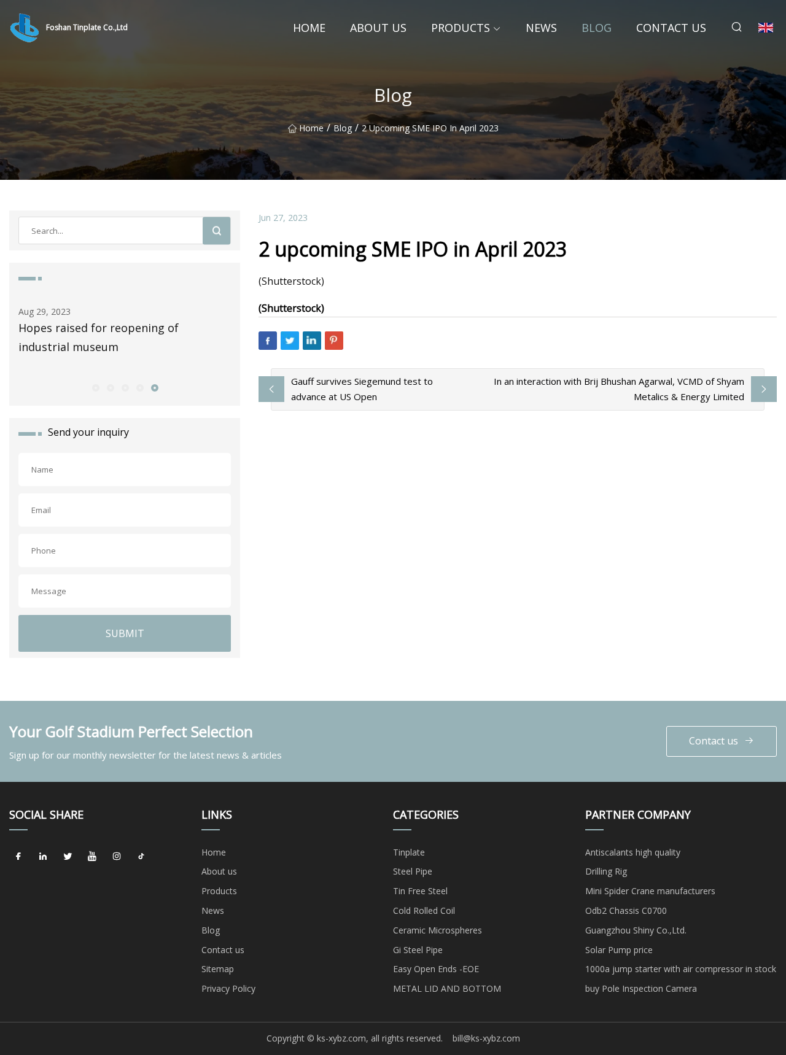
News (541, 27)
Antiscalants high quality (632, 852)
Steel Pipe (412, 871)
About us (378, 27)
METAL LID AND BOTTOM (447, 988)
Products (460, 27)
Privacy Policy (228, 988)
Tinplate (409, 852)
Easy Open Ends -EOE (436, 969)
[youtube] (92, 857)
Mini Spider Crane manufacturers (650, 891)
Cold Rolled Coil (424, 910)
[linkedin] (43, 857)
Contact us (671, 27)
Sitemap (217, 969)
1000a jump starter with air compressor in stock (680, 969)
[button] (95, 387)
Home (309, 27)
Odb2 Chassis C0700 (626, 910)
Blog (597, 27)
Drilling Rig (606, 871)
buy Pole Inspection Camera (641, 988)
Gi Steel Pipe (418, 950)
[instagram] (116, 857)
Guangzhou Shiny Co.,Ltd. (636, 930)
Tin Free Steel (420, 891)
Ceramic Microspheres (437, 930)
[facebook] (18, 857)
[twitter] (67, 857)
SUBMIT (125, 633)
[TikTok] (141, 857)
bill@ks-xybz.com (486, 1038)
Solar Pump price (619, 950)
